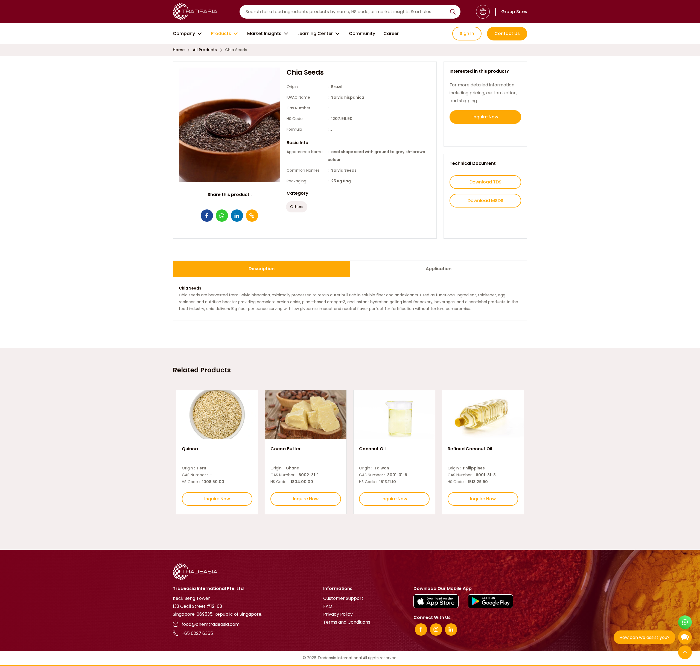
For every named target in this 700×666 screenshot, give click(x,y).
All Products (205, 49)
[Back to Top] (685, 652)
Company (184, 33)
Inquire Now (485, 117)
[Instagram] (436, 629)
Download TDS (485, 182)
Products (221, 33)
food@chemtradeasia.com (211, 624)
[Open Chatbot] (685, 638)
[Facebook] (421, 629)
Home (179, 49)
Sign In (467, 33)
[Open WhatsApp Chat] (685, 622)
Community (362, 33)
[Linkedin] (451, 629)
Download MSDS (485, 200)
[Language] (483, 12)
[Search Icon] (452, 13)
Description (262, 268)
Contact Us (507, 33)
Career (391, 33)
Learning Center (315, 33)
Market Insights (264, 33)
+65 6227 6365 (197, 633)
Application (438, 268)
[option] (217, 452)
